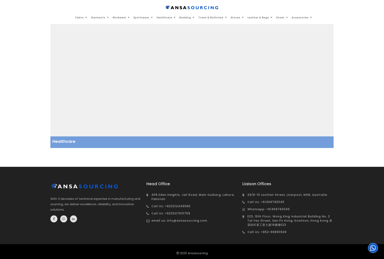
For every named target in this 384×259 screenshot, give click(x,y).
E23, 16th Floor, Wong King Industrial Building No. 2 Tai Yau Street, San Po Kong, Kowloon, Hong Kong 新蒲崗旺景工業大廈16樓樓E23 (289, 220)
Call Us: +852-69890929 (267, 232)
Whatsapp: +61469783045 (268, 209)
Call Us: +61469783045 (265, 202)
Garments (98, 17)
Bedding (185, 17)
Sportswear (141, 17)
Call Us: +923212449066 (170, 206)
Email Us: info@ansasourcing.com (179, 221)
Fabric (79, 17)
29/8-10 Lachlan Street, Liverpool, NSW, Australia (287, 195)
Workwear (119, 17)
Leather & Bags (258, 17)
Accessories (300, 17)
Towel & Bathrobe (210, 17)
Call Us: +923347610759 (170, 213)
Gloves (235, 17)
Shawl (280, 17)
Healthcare (164, 17)
